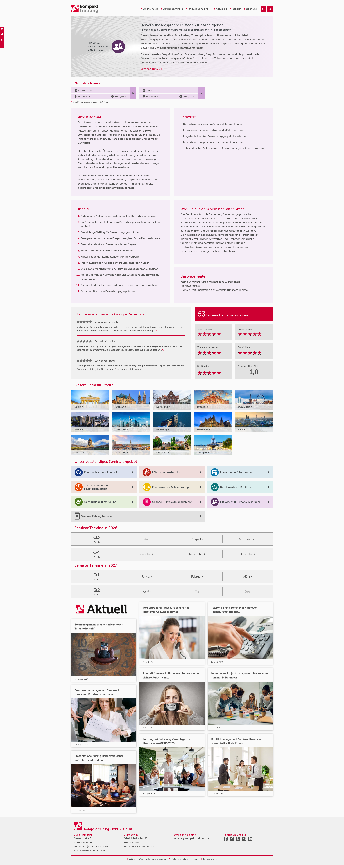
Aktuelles (221, 8)
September (246, 539)
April (146, 591)
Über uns (251, 8)
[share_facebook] (2, 35)
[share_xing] (2, 29)
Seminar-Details (151, 68)
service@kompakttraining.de (191, 838)
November (196, 554)
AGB (131, 859)
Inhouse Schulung (198, 8)
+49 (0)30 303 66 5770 (143, 846)
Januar (146, 576)
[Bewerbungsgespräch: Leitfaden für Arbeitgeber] (263, 9)
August (196, 539)
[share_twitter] (2, 40)
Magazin (236, 8)
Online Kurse (150, 8)
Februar (196, 576)
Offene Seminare (173, 8)
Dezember (247, 554)
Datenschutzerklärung (184, 859)
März (246, 576)
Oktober (146, 554)
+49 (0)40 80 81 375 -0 (93, 846)
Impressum (210, 859)
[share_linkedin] (2, 45)
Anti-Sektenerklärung (152, 859)
